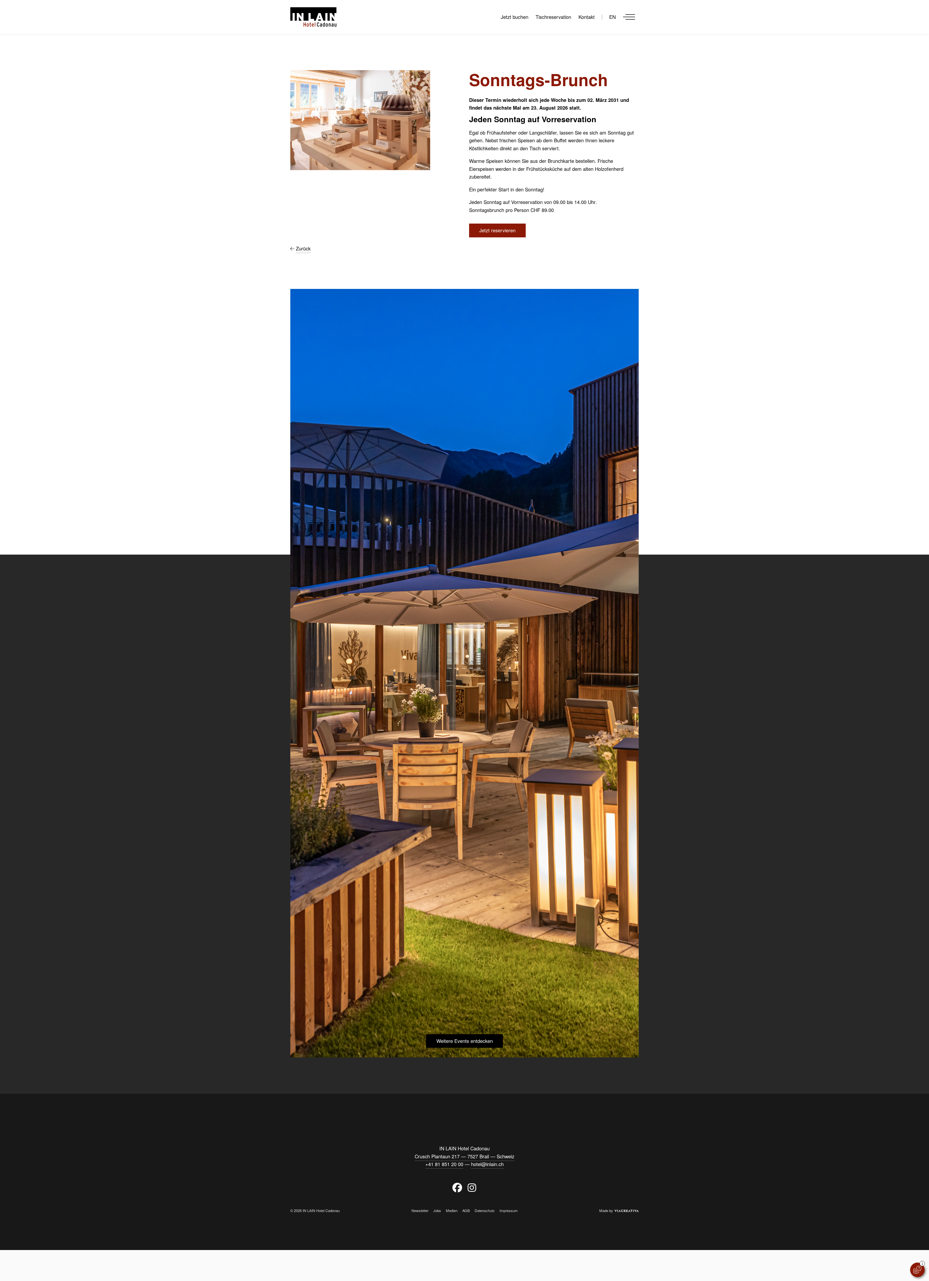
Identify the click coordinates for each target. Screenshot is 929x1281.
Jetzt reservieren (497, 230)
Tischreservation (553, 16)
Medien (451, 1210)
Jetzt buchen (514, 16)
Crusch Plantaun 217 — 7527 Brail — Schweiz (464, 1156)
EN (612, 16)
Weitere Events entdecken (464, 1040)
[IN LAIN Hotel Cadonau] (313, 17)
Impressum (509, 1210)
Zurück (303, 248)
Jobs (437, 1210)
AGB (466, 1210)
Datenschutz (485, 1210)
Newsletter (420, 1210)
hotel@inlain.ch (487, 1164)
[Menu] (629, 16)
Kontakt (586, 16)
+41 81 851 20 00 (444, 1164)
